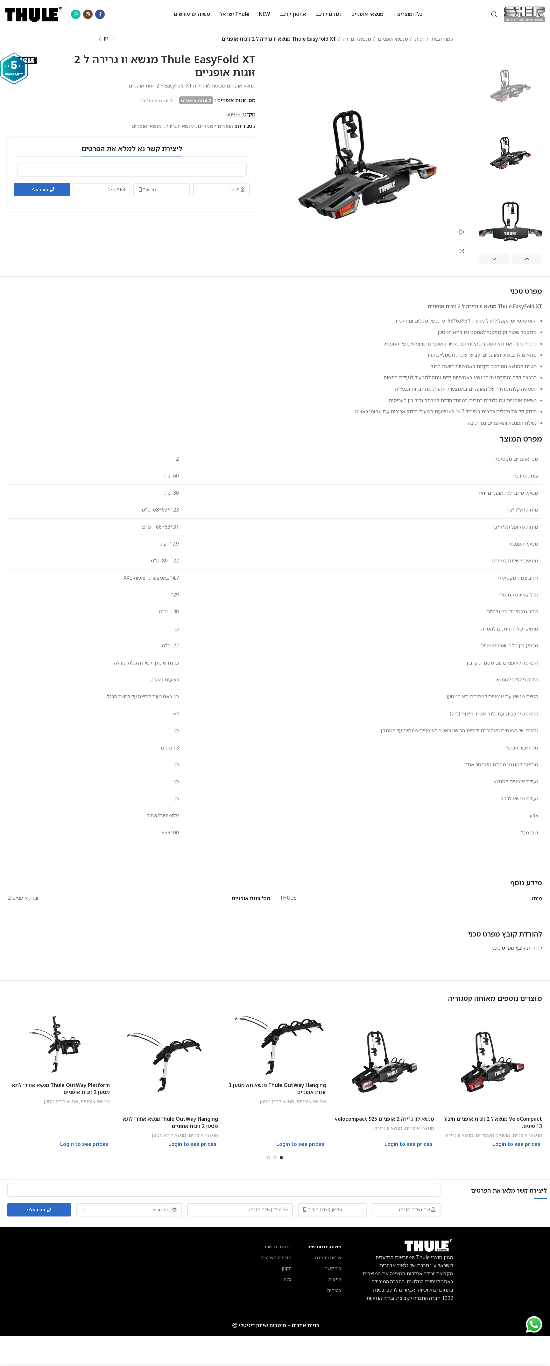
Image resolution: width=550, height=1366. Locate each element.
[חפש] (494, 14)
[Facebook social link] (100, 14)
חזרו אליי (39, 189)
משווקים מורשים (324, 1247)
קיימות (334, 1279)
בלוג (288, 1279)
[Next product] (100, 39)
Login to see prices (516, 1143)
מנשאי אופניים (392, 38)
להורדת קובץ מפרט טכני (516, 947)
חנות (419, 38)
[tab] (505, 934)
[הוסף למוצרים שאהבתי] (445, 1035)
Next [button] (494, 259)
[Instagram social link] (88, 14)
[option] (510, 84)
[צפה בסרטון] (462, 232)
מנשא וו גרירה (356, 38)
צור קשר (333, 1268)
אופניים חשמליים (215, 125)
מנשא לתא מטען (277, 1101)
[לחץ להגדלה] (462, 251)
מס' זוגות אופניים (236, 100)
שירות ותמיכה (328, 1257)
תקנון (287, 1268)
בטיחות (334, 1290)
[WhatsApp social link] (76, 14)
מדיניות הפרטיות (276, 1257)
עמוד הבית (441, 38)
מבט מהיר (445, 1021)
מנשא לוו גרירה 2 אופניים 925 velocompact (384, 1118)
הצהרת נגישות (278, 1247)
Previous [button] (527, 259)
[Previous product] (112, 39)
